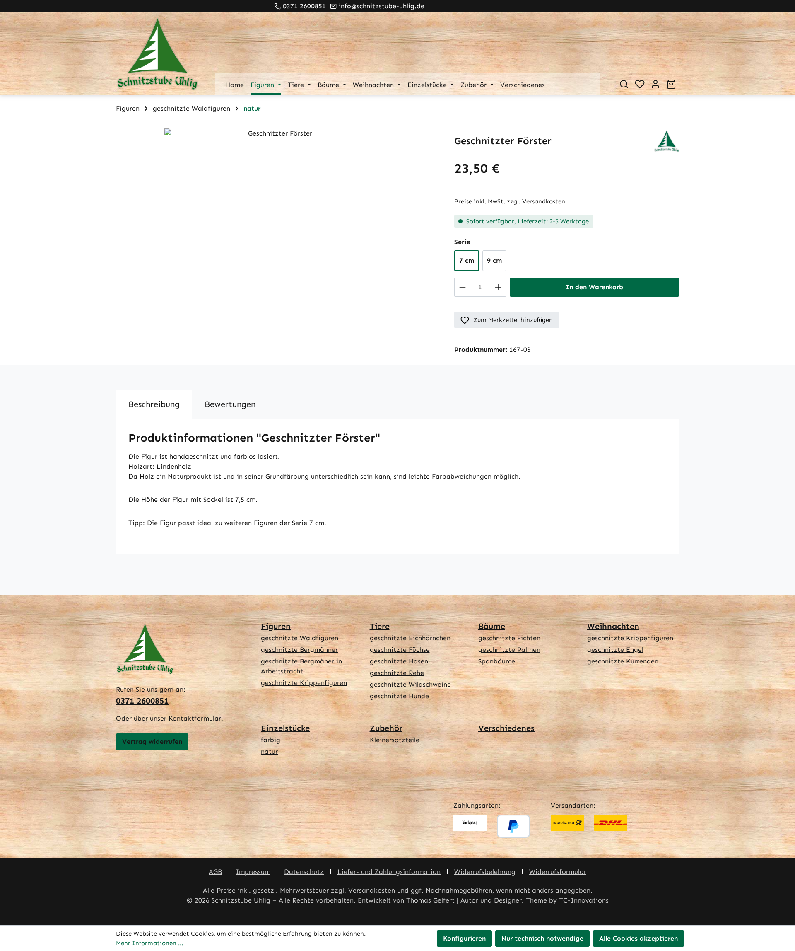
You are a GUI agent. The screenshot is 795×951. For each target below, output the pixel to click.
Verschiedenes (506, 728)
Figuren (276, 626)
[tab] (154, 404)
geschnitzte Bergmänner (299, 649)
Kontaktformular (195, 718)
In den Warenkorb (594, 287)
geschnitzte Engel (615, 649)
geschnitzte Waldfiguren (299, 638)
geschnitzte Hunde (399, 696)
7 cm (466, 260)
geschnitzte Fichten (509, 638)
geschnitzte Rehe (397, 673)
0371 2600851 (304, 6)
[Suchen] (624, 84)
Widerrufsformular (557, 872)
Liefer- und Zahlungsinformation (389, 872)
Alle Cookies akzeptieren (638, 938)
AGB (215, 872)
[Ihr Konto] (655, 84)
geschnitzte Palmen (509, 649)
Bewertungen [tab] (230, 404)
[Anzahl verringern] (462, 287)
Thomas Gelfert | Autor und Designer (464, 900)
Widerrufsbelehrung (485, 872)
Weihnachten (613, 626)
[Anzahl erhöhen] (498, 287)
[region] (277, 217)
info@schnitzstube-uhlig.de (381, 6)
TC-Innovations (584, 900)
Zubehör (386, 728)
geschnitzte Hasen (399, 661)
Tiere (380, 626)
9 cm (494, 260)
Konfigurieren (464, 938)
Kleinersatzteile (394, 740)
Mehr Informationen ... (149, 943)
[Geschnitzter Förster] (276, 217)
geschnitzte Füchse (400, 649)
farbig (270, 740)
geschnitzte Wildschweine (410, 684)
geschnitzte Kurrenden (622, 661)
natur (269, 751)
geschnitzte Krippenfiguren (304, 683)
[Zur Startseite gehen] (157, 53)
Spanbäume (496, 661)
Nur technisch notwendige (542, 938)
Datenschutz (304, 872)
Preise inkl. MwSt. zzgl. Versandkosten (509, 201)
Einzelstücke (285, 728)
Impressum (253, 872)
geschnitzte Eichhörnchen (410, 638)
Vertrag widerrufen (152, 741)
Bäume (491, 626)
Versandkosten (371, 890)
